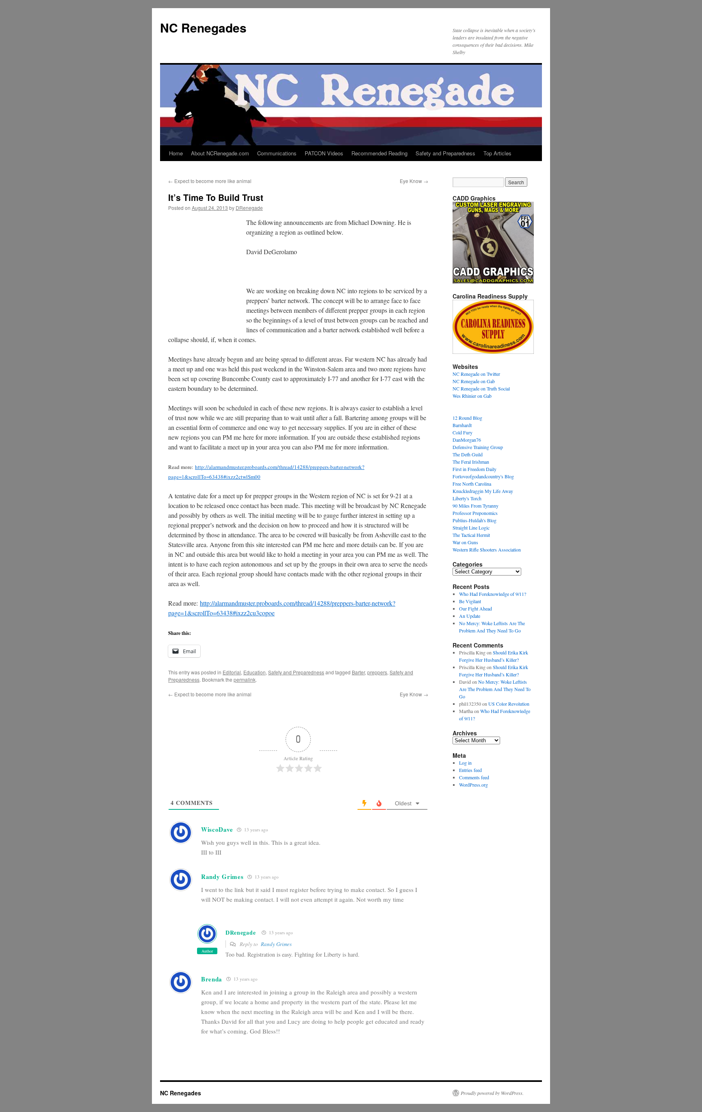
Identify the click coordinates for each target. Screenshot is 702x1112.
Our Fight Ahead (475, 608)
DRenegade (249, 207)
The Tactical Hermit (471, 535)
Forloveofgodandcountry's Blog (483, 476)
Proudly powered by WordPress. (492, 1093)
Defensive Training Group (478, 447)
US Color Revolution (508, 703)
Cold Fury (462, 432)
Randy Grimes (276, 944)
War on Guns (465, 542)
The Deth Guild (468, 454)
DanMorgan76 (467, 439)
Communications (277, 153)
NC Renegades (203, 27)
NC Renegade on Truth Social (481, 388)
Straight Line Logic (471, 527)
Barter (358, 672)
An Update (469, 616)
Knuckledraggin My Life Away (483, 491)
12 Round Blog (467, 417)
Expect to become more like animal (209, 180)
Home (176, 153)
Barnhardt (462, 425)
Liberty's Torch (467, 498)
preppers (377, 672)
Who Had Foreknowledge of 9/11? (492, 594)
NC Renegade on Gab (474, 381)
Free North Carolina (472, 483)
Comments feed (474, 777)
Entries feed (470, 770)
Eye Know (414, 180)
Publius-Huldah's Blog (474, 520)
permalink (245, 679)
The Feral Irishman (471, 461)
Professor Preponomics (475, 513)
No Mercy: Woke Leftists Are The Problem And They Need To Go (495, 689)
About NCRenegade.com (220, 153)
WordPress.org (473, 784)
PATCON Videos (324, 153)
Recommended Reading (379, 153)
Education (254, 672)
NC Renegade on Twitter (476, 374)
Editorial (232, 672)
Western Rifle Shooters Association (487, 549)
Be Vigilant (470, 601)
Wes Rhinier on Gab (472, 395)
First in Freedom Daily (474, 469)
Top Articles (497, 153)
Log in (465, 762)
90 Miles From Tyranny (475, 505)
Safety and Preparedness (445, 153)
